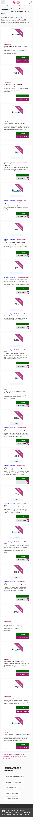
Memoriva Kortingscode (12, 793)
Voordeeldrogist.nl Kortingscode (14, 776)
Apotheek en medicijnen (15, 754)
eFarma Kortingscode (11, 798)
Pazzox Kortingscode (9, 162)
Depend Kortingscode (11, 787)
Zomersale (6, 756)
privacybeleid (24, 814)
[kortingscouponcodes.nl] (16, 2)
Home (4, 754)
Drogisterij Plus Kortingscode (13, 782)
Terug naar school (16, 756)
